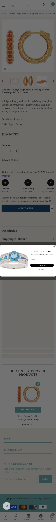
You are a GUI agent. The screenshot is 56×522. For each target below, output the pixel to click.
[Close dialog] (54, 246)
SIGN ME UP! (42, 265)
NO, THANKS (42, 269)
